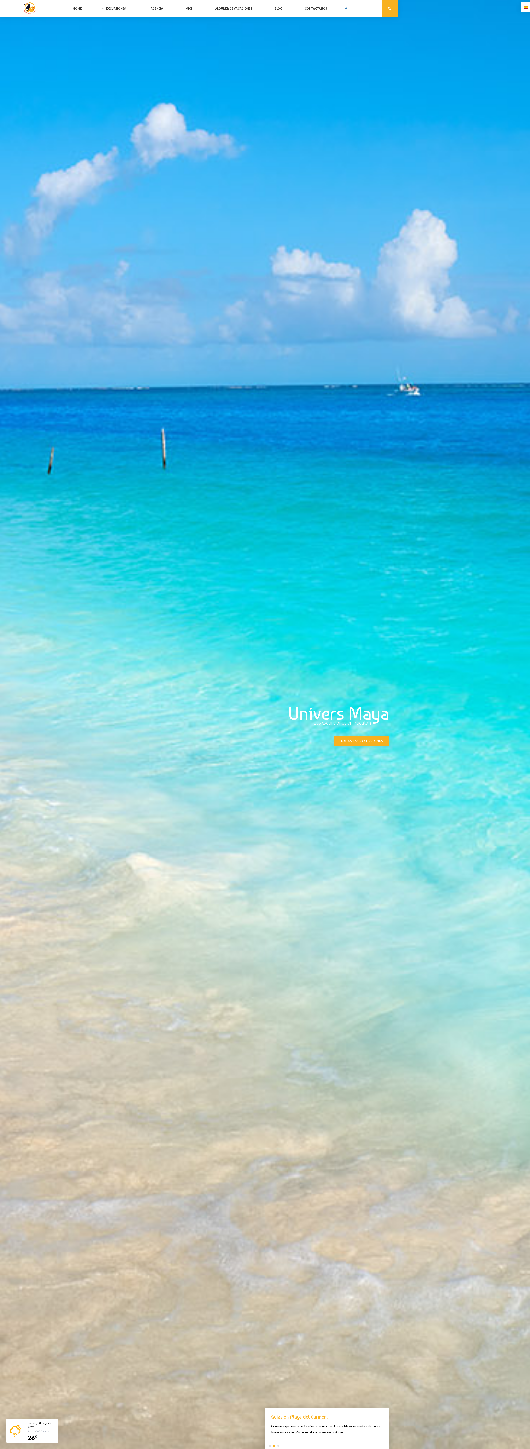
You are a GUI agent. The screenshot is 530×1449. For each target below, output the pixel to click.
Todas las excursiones (361, 741)
